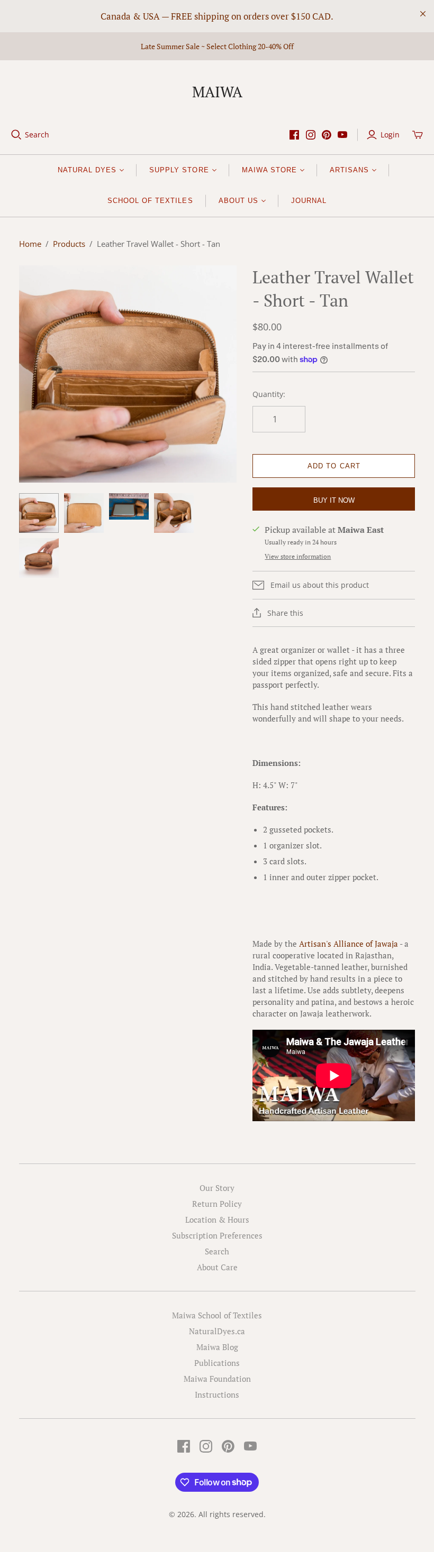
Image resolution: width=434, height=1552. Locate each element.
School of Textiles (150, 201)
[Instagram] (310, 135)
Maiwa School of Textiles (217, 1315)
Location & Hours (217, 1219)
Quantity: (268, 394)
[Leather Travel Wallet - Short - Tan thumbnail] (39, 513)
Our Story (217, 1188)
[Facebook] (294, 135)
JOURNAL (309, 201)
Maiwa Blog (217, 1347)
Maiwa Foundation (217, 1378)
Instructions (217, 1394)
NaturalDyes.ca (217, 1331)
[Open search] (16, 135)
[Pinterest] (326, 135)
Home (30, 243)
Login (390, 135)
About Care (217, 1267)
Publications (217, 1362)
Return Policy (217, 1203)
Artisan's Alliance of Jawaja (348, 943)
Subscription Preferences (217, 1235)
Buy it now (334, 500)
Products (69, 243)
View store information (298, 556)
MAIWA (217, 91)
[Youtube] (342, 135)
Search (37, 135)
